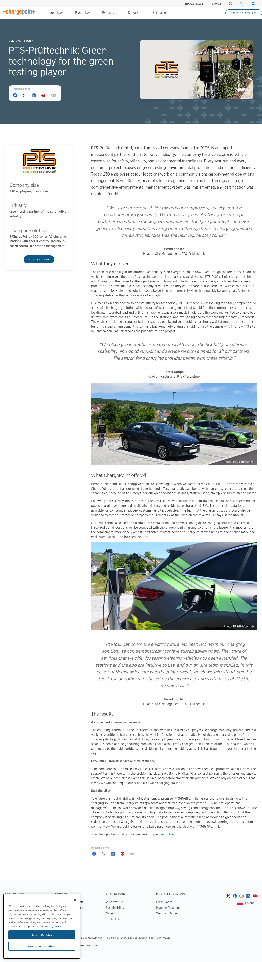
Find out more (39, 259)
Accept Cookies (41, 935)
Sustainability (115, 908)
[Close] (74, 900)
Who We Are (114, 902)
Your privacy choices (41, 946)
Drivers (133, 13)
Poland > (251, 903)
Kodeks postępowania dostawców (126, 937)
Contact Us (113, 919)
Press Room (164, 902)
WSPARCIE (215, 3)
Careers (111, 913)
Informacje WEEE (159, 937)
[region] (41, 926)
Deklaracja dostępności (89, 937)
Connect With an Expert (244, 13)
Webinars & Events (169, 913)
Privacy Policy (52, 926)
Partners (108, 13)
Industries (54, 13)
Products (82, 13)
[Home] (19, 12)
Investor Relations (168, 908)
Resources (160, 13)
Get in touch (168, 834)
